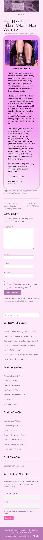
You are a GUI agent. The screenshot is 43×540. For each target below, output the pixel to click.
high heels (7, 193)
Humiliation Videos (11, 430)
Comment (8, 227)
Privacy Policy (10, 536)
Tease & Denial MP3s (12, 385)
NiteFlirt (11, 184)
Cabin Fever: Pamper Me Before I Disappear (21, 336)
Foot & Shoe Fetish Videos (14, 444)
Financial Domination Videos (15, 435)
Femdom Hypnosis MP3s (13, 376)
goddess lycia (21, 191)
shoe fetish (14, 193)
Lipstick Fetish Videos (12, 421)
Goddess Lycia (28, 34)
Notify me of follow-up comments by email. (20, 284)
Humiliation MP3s (10, 380)
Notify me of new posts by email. (16, 287)
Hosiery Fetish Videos (12, 449)
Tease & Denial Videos (13, 439)
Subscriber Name (10, 493)
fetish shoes (12, 191)
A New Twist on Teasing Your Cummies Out (21, 331)
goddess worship (31, 191)
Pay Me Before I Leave (13, 350)
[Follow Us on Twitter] (34, 536)
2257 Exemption (24, 536)
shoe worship (22, 193)
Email (6, 263)
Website (7, 272)
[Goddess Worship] (21, 6)
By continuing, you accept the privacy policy (19, 512)
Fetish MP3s (8, 399)
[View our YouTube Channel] (37, 536)
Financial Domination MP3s (14, 394)
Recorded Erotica (11, 404)
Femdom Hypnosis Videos (14, 425)
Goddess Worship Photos (14, 466)
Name (7, 254)
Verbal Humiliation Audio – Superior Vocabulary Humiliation (12, 206)
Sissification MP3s (11, 390)
